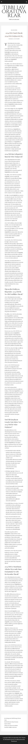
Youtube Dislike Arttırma (10, 727)
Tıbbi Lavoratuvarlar (14, 12)
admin (18, 38)
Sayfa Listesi (7, 723)
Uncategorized (14, 30)
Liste (5, 720)
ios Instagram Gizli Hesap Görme (12, 718)
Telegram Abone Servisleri (11, 725)
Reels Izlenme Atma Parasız (11, 722)
